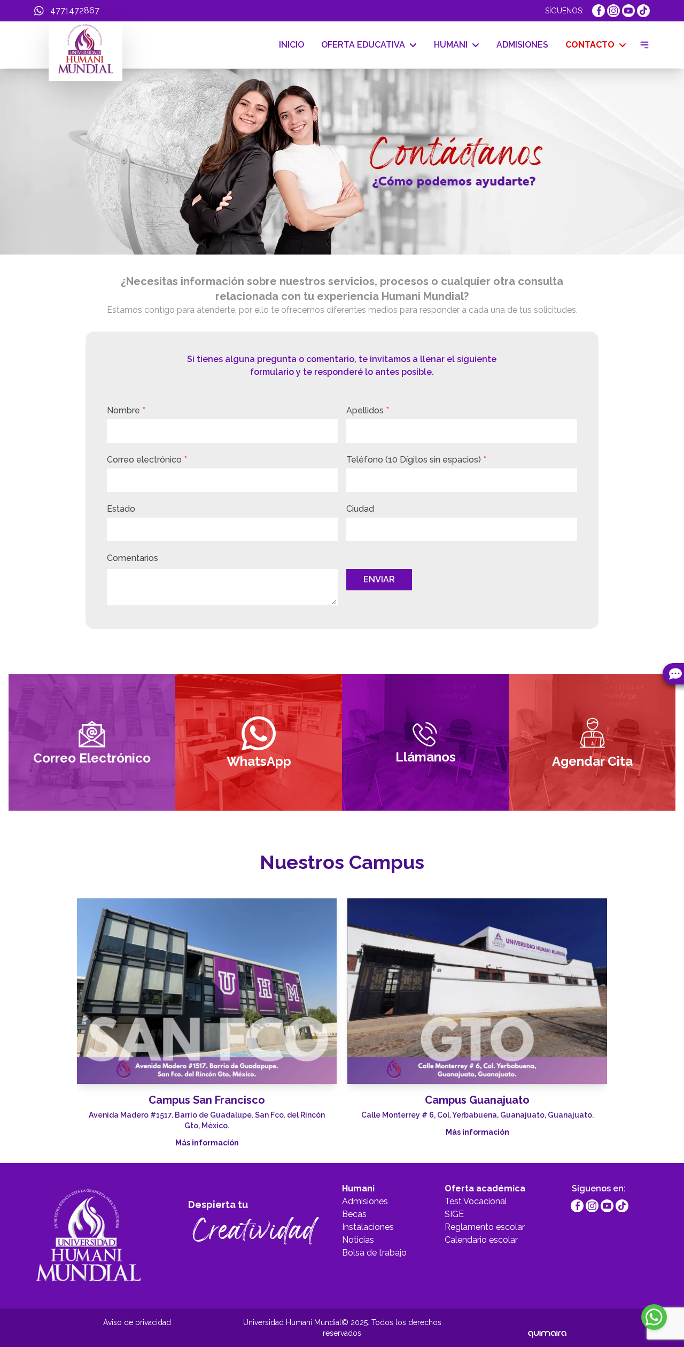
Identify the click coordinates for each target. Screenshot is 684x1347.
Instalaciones (368, 1227)
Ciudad (360, 509)
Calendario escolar (481, 1240)
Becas (354, 1214)
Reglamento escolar (485, 1227)
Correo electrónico (147, 460)
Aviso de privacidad (137, 1322)
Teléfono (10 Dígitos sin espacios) (416, 460)
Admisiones (365, 1201)
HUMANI (451, 45)
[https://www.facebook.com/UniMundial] (598, 10)
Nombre (126, 410)
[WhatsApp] (654, 1317)
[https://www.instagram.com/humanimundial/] (613, 10)
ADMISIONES (522, 45)
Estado (121, 509)
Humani (358, 1188)
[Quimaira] (547, 1327)
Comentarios (132, 558)
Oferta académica (485, 1188)
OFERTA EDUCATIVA (363, 45)
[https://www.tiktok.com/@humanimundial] (643, 10)
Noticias (358, 1240)
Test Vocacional (476, 1201)
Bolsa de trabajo (374, 1253)
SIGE (454, 1214)
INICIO (291, 45)
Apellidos (367, 410)
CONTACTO (590, 45)
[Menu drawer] (642, 45)
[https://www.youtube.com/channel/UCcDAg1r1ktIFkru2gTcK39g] (628, 10)
